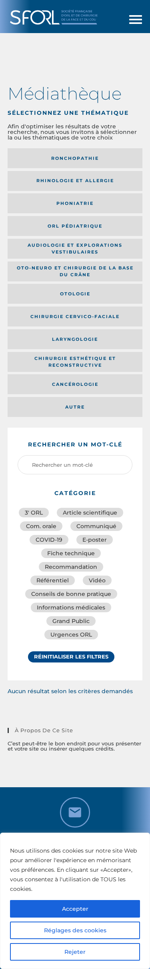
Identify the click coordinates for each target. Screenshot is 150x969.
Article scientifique (90, 512)
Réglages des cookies (75, 930)
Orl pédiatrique (75, 226)
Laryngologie (75, 339)
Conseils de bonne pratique (71, 594)
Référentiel (52, 580)
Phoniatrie (75, 203)
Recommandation (71, 566)
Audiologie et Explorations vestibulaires (75, 248)
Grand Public (71, 621)
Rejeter (75, 951)
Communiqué (96, 526)
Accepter (75, 908)
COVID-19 (49, 539)
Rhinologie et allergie (75, 180)
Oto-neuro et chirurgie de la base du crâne (75, 271)
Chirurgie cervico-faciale (75, 316)
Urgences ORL (71, 634)
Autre (75, 407)
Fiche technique (71, 553)
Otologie (75, 294)
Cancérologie (75, 384)
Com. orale (41, 526)
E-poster (94, 539)
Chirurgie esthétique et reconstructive (75, 362)
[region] (75, 901)
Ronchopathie (75, 158)
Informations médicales (71, 607)
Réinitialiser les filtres (71, 656)
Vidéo (97, 580)
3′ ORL (34, 512)
